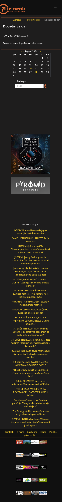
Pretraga (21, 81)
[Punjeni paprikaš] (27, 492)
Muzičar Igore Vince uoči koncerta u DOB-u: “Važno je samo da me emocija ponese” (30, 282)
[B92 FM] (19, 442)
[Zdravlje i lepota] (43, 480)
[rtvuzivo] (43, 492)
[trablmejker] (35, 454)
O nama (20, 432)
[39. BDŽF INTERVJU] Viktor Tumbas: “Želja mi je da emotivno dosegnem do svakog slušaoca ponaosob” (30, 331)
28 (36, 72)
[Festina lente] (19, 492)
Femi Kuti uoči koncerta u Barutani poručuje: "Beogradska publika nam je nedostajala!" (30, 403)
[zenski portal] (35, 467)
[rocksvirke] (35, 480)
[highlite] (19, 480)
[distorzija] (35, 442)
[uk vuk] (27, 467)
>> (39, 51)
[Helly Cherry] (35, 492)
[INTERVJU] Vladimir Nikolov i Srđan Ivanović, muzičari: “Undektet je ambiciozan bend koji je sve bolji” (30, 271)
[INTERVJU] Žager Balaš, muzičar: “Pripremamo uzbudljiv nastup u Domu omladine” (30, 320)
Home (43, 432)
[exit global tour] (30, 154)
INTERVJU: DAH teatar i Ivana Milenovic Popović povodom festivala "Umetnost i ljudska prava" (30, 422)
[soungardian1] (19, 467)
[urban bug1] (43, 454)
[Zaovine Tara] (27, 442)
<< (22, 51)
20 (30, 68)
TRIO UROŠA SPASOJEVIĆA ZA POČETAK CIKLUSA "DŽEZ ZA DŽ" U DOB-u (30, 392)
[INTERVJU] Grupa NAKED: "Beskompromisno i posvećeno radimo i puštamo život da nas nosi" (30, 249)
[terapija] (19, 454)
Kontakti (9, 432)
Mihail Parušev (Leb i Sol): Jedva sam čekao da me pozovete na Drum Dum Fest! (31, 373)
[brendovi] (27, 454)
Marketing (32, 432)
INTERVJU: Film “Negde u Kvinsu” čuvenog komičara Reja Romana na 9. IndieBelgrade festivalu (30, 293)
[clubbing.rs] (43, 442)
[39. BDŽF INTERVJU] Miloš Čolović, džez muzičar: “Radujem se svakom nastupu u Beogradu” (30, 343)
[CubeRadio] (43, 467)
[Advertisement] (31, 110)
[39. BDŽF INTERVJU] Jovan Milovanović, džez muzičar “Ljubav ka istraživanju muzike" (30, 354)
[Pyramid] (30, 185)
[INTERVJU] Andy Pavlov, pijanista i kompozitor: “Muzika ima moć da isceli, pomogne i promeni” (30, 260)
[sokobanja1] (27, 480)
